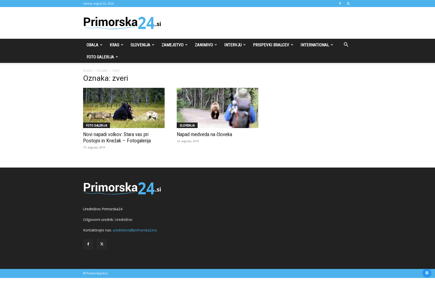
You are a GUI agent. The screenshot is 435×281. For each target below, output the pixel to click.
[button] (346, 45)
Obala (92, 44)
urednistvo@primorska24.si (135, 230)
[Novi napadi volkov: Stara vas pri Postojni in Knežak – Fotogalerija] (124, 108)
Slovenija (140, 44)
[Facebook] (340, 3)
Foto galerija (100, 56)
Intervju (233, 44)
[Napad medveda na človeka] (217, 108)
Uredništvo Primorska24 (102, 209)
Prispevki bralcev (271, 44)
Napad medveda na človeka (204, 134)
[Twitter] (348, 3)
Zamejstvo (173, 44)
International (315, 44)
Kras (114, 44)
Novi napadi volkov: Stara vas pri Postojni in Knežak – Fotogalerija (117, 137)
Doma (87, 70)
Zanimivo (204, 44)
